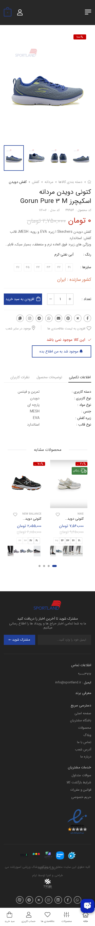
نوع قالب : (83, 424)
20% (83, 464)
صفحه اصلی (82, 713)
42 (73, 541)
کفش (35, 182)
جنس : (86, 411)
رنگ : (87, 254)
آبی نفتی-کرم (63, 254)
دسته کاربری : (81, 391)
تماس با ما (84, 742)
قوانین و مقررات (80, 789)
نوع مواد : (84, 405)
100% (80, 36)
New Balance (31, 514)
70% (40, 464)
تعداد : (86, 299)
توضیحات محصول (49, 377)
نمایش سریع (69, 503)
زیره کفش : (83, 418)
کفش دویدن (18, 182)
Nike (81, 514)
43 (67, 541)
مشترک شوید (21, 639)
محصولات (84, 727)
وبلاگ (87, 735)
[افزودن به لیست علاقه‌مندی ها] (58, 515)
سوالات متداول (81, 775)
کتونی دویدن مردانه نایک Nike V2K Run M (52, 519)
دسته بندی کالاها (70, 182)
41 (79, 541)
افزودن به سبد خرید (20, 299)
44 (62, 541)
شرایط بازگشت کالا (78, 782)
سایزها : (85, 267)
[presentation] (84, 551)
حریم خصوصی (81, 797)
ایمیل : (86, 682)
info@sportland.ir (68, 682)
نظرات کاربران (20, 377)
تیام (34, 875)
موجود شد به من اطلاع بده (59, 351)
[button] (54, 566)
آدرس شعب (83, 749)
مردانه (49, 182)
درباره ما (85, 756)
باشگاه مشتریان (80, 720)
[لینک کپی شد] (20, 318)
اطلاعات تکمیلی (80, 377)
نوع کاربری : (82, 398)
